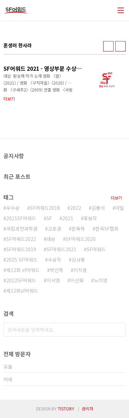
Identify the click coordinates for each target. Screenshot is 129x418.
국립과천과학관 (21, 228)
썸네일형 (108, 46)
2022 (75, 207)
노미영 (100, 280)
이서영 (53, 280)
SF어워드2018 (45, 207)
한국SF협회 (107, 228)
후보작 (90, 218)
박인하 (56, 269)
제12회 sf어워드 (23, 269)
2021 (67, 218)
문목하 (78, 228)
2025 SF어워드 (21, 259)
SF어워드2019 (21, 249)
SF (49, 218)
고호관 (54, 228)
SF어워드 (96, 249)
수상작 (54, 259)
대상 (50, 238)
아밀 (119, 207)
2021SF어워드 (21, 218)
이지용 (80, 269)
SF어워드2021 (61, 249)
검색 (118, 329)
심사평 (78, 259)
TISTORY (66, 408)
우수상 (13, 207)
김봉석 (98, 207)
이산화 (77, 280)
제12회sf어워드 (22, 290)
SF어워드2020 (81, 238)
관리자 (87, 408)
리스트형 (120, 46)
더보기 (116, 198)
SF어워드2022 (21, 238)
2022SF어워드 (21, 280)
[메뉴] (120, 10)
